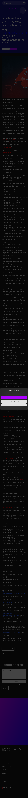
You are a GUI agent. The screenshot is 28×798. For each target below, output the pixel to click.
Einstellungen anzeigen (14, 404)
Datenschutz (16, 407)
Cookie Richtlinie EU (8, 407)
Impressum (22, 407)
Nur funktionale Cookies (14, 401)
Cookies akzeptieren (14, 397)
